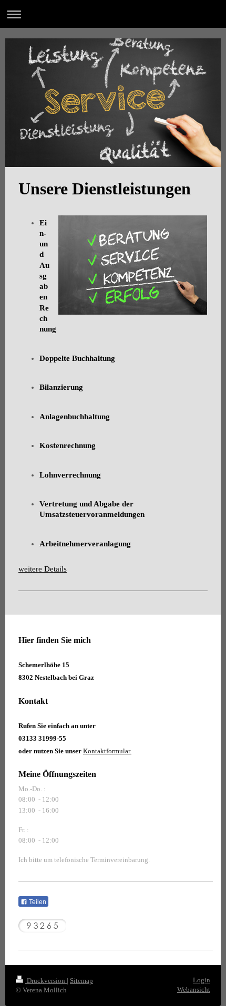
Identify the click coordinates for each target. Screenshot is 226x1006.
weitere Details (42, 569)
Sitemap (81, 980)
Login (201, 980)
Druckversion (46, 980)
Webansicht (193, 989)
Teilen (36, 902)
